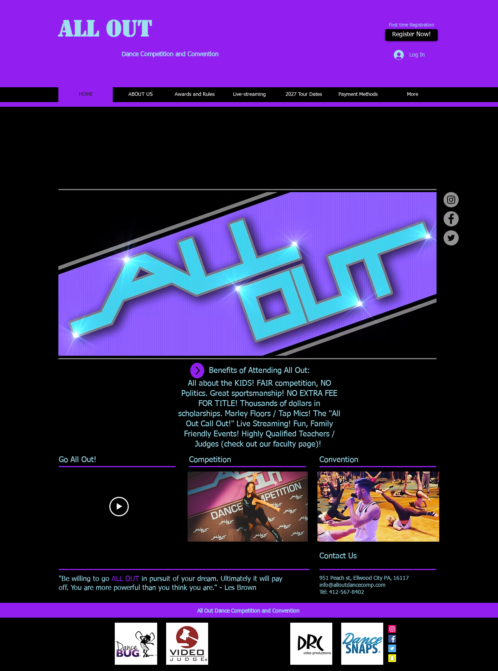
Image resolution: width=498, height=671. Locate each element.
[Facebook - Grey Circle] (451, 218)
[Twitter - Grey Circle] (451, 237)
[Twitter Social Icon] (392, 648)
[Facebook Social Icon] (392, 639)
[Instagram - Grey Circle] (451, 199)
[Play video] (119, 506)
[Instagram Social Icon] (392, 629)
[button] (338, 460)
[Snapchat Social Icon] (392, 658)
